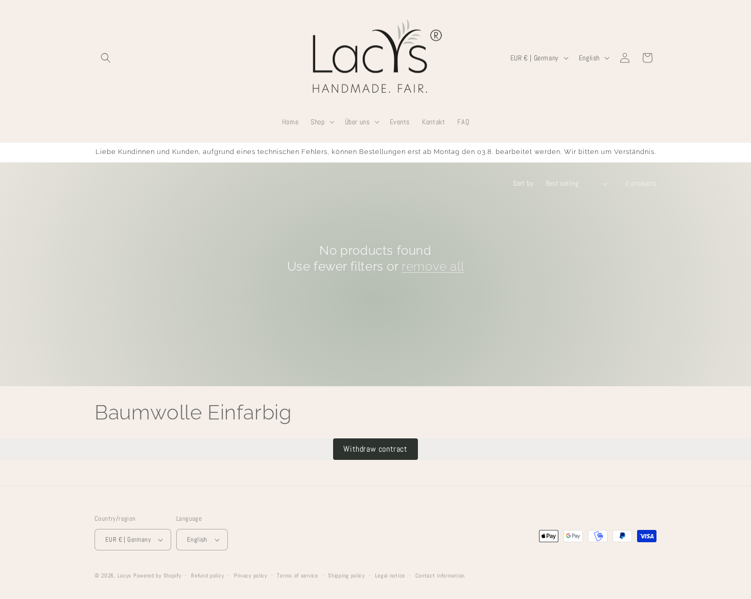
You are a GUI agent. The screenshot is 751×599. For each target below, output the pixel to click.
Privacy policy (250, 575)
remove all (433, 266)
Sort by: (524, 183)
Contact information (440, 575)
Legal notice (390, 575)
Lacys (125, 575)
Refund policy (207, 575)
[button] (106, 58)
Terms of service (297, 575)
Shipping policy (346, 575)
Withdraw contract (375, 448)
